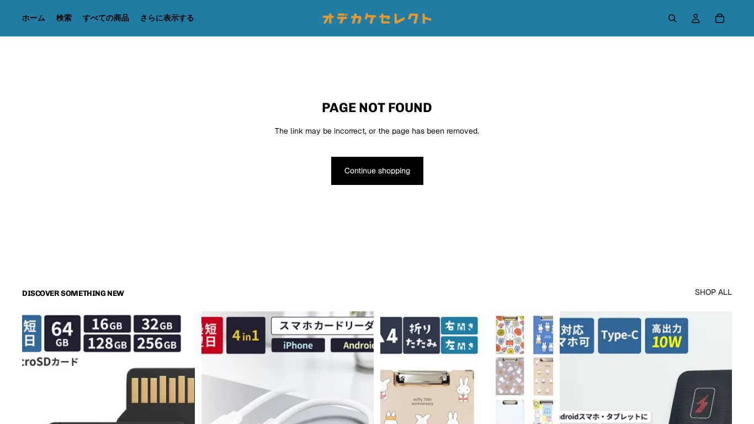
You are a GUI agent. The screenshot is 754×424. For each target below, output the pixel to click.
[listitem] (167, 18)
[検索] (672, 18)
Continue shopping (377, 171)
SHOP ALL (713, 292)
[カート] (720, 18)
